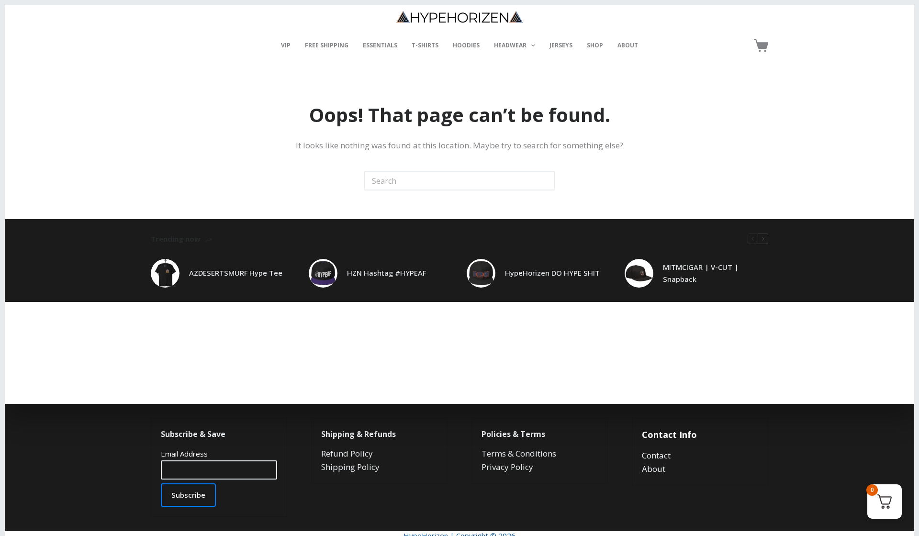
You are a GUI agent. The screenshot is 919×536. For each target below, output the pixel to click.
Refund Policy (347, 453)
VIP (286, 45)
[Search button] (545, 181)
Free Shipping (326, 45)
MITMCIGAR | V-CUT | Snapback (701, 273)
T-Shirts (425, 45)
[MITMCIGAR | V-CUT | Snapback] (639, 273)
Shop (595, 45)
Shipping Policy (350, 466)
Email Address (184, 453)
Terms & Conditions (519, 453)
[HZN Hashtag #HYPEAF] (323, 273)
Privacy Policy (507, 466)
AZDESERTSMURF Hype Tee (235, 273)
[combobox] (451, 180)
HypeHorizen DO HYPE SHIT (552, 273)
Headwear (510, 45)
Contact (656, 455)
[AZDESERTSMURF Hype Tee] (165, 273)
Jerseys (560, 45)
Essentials (380, 45)
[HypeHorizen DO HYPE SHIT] (481, 273)
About (627, 45)
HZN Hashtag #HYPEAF (386, 273)
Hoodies (466, 45)
